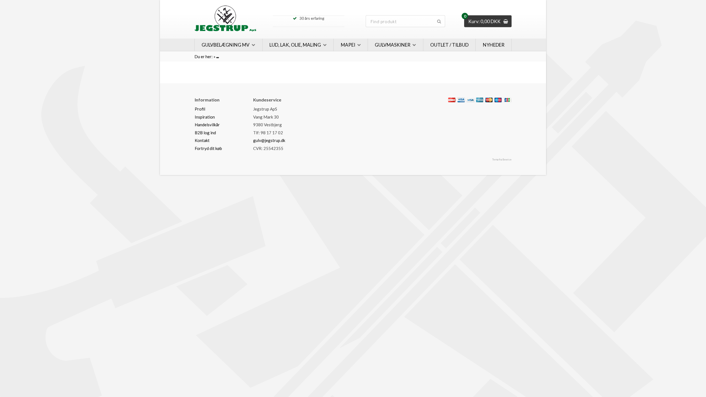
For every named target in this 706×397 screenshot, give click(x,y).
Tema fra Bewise (502, 159)
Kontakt (202, 140)
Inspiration (205, 116)
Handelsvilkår (207, 124)
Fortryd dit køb (208, 148)
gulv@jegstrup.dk (269, 140)
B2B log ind (205, 132)
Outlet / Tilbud (449, 45)
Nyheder (493, 45)
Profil (200, 108)
